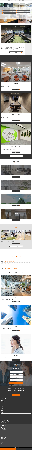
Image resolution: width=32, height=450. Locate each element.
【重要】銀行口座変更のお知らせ (16, 256)
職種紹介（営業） (16, 372)
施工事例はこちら (15, 16)
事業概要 (2, 400)
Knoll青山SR (2, 430)
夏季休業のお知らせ (7, 263)
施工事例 (2, 410)
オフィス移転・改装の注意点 (4, 420)
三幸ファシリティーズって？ (16, 379)
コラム (2, 443)
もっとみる (16, 272)
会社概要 (16, 330)
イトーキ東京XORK (3, 429)
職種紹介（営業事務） (16, 374)
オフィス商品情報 (3, 422)
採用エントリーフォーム (16, 382)
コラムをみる (16, 246)
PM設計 (2, 406)
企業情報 (2, 414)
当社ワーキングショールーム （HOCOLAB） (4, 428)
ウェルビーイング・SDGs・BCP (5, 421)
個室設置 (2, 405)
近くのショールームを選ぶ (16, 301)
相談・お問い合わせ (16, 359)
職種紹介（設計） (16, 377)
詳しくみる (16, 89)
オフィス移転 (3, 401)
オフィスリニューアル (4, 402)
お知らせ (2, 442)
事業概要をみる (16, 52)
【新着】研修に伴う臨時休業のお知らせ (10, 261)
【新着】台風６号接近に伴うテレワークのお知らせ (11, 268)
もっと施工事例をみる (16, 155)
